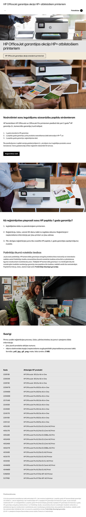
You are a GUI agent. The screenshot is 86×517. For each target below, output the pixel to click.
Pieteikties (75, 10)
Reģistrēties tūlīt (11, 154)
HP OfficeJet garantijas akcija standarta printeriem (24, 56)
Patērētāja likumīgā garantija (46, 267)
